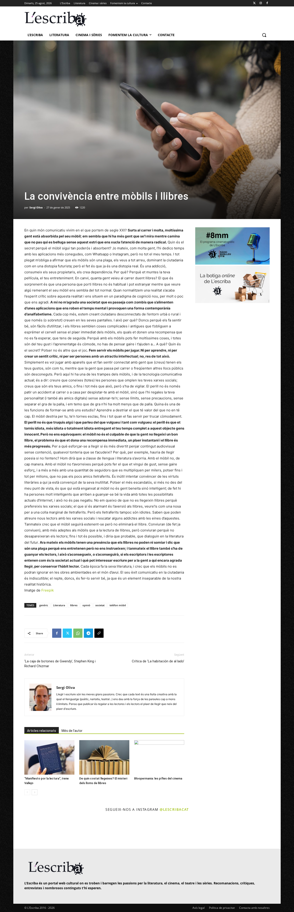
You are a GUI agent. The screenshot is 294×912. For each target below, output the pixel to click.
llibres (73, 605)
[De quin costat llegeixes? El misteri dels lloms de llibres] (104, 757)
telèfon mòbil (118, 605)
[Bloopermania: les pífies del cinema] (159, 757)
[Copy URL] (99, 633)
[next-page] (34, 792)
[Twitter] (254, 3)
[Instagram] (260, 3)
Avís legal (198, 908)
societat (100, 605)
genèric (43, 605)
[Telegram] (88, 633)
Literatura (59, 605)
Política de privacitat (222, 908)
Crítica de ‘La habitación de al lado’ (158, 661)
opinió (86, 605)
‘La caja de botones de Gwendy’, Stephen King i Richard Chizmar (60, 663)
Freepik (47, 590)
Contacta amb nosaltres (254, 908)
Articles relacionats (41, 731)
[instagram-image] (29, 831)
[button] (264, 34)
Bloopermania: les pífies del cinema (158, 778)
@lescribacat (174, 809)
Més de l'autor (72, 731)
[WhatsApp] (77, 633)
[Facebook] (267, 3)
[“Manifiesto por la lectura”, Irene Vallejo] (49, 757)
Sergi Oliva (36, 207)
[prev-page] (27, 792)
